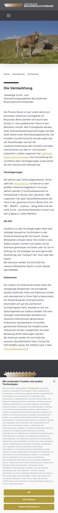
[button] (54, 381)
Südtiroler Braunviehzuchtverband (28, 156)
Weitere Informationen (29, 507)
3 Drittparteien (32, 388)
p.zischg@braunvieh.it (15, 349)
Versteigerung (21, 184)
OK (29, 492)
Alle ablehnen (29, 499)
